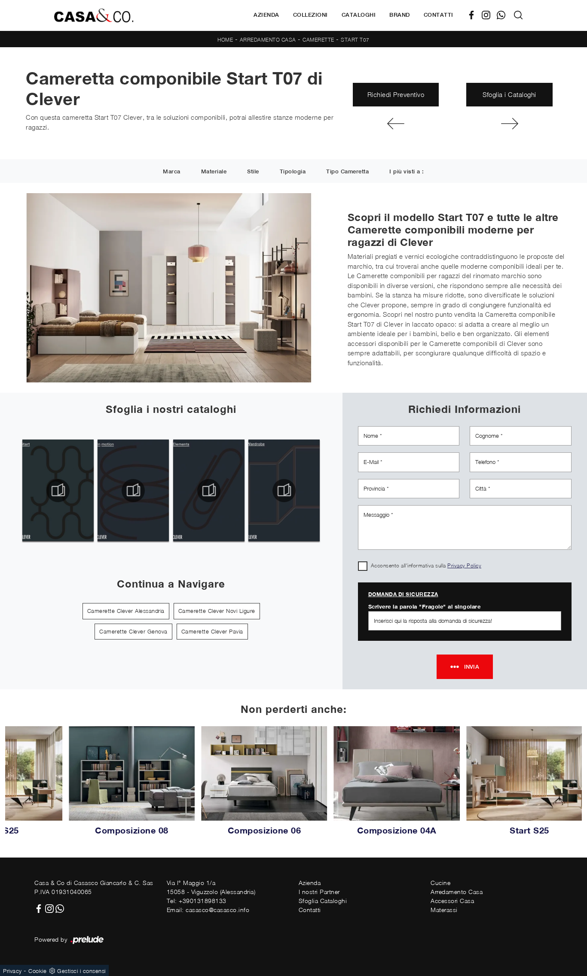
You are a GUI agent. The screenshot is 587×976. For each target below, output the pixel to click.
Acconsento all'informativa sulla (426, 565)
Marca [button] (171, 171)
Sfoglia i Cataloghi (509, 94)
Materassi (444, 909)
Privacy (12, 970)
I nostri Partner (319, 891)
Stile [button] (253, 171)
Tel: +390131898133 (196, 900)
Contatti (438, 15)
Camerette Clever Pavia (212, 631)
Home (225, 39)
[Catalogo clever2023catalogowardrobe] (284, 490)
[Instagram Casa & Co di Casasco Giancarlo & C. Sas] (489, 15)
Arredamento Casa (268, 39)
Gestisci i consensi (81, 970)
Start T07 (355, 39)
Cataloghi (359, 15)
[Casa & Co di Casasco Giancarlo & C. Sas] (94, 15)
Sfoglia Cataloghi (323, 900)
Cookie (37, 970)
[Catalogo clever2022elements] (208, 490)
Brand (399, 15)
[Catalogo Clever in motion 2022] (133, 490)
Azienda (266, 15)
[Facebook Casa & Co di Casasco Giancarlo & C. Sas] (474, 15)
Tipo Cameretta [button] (347, 171)
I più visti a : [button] (406, 171)
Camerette (318, 39)
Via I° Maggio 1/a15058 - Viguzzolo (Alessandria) (211, 887)
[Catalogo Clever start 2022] (57, 490)
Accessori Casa (452, 900)
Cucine (440, 882)
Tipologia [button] (293, 171)
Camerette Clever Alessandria (126, 610)
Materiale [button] (214, 171)
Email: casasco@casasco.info (208, 909)
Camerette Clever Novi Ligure (216, 610)
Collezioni (310, 15)
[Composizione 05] (509, 123)
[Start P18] (396, 123)
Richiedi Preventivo (396, 94)
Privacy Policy (464, 565)
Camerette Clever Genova (133, 631)
